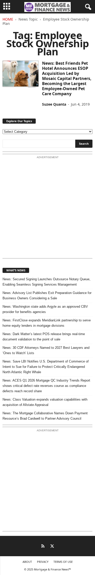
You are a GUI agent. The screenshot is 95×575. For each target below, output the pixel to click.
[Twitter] (52, 546)
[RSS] (43, 546)
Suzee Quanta (54, 104)
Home (8, 19)
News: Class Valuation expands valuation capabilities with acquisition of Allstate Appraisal (45, 402)
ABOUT (27, 562)
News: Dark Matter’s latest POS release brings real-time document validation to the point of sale (44, 336)
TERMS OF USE (63, 562)
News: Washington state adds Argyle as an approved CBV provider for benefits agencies (45, 309)
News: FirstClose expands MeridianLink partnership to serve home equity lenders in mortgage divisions (47, 322)
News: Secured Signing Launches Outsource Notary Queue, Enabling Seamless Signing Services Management (46, 281)
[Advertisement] (47, 208)
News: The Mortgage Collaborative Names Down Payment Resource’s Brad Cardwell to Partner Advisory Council (45, 415)
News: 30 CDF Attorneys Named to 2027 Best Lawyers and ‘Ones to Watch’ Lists (46, 350)
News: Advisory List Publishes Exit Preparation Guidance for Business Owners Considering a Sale (47, 295)
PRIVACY (42, 562)
